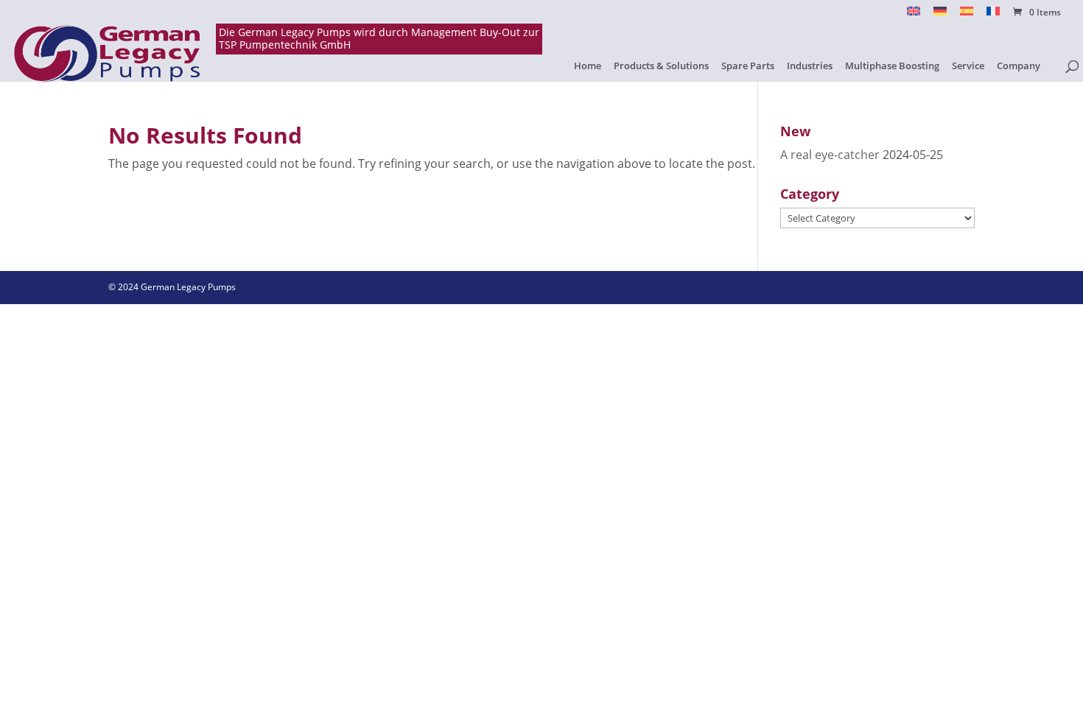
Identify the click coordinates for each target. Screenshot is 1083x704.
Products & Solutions (661, 66)
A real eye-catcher (830, 155)
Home (587, 66)
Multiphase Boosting (892, 66)
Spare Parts (747, 66)
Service (968, 66)
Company (1018, 66)
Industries (810, 66)
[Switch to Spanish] (966, 15)
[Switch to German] (940, 15)
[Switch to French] (993, 15)
